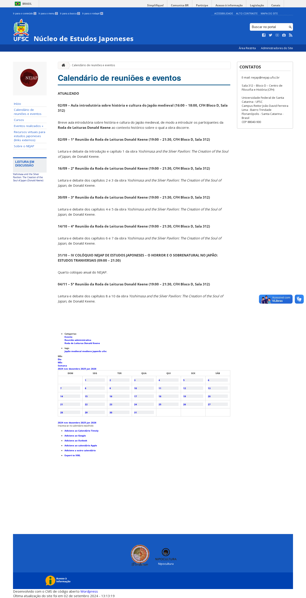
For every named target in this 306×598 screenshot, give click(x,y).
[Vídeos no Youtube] (277, 35)
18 (160, 396)
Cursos (19, 120)
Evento (68, 336)
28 (61, 412)
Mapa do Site (269, 13)
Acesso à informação (229, 5)
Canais (275, 5)
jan (89, 368)
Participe (202, 5)
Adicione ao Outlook (76, 440)
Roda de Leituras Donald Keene (82, 343)
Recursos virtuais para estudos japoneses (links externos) (29, 136)
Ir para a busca (69, 13)
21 (61, 404)
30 (111, 412)
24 (135, 404)
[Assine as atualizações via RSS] (291, 35)
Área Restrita (247, 48)
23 (111, 404)
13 (209, 388)
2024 (61, 368)
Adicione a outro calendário (80, 450)
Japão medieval (73, 351)
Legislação (257, 5)
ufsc (104, 351)
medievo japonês (92, 351)
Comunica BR (180, 5)
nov (66, 368)
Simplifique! (155, 5)
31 (135, 412)
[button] (75, 425)
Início (17, 104)
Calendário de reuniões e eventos (27, 112)
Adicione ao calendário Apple (81, 445)
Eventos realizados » (28, 126)
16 (111, 396)
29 (86, 412)
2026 (93, 368)
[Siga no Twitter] (270, 35)
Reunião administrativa (78, 340)
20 (209, 396)
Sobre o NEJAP (24, 146)
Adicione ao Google (75, 435)
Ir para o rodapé (92, 13)
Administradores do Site (277, 48)
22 (86, 404)
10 (135, 388)
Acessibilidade (223, 13)
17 (135, 396)
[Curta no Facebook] (264, 35)
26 (184, 404)
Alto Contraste (247, 13)
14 (61, 396)
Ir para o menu (48, 13)
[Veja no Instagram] (284, 35)
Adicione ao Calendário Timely (82, 430)
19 (184, 396)
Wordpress (89, 591)
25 (160, 404)
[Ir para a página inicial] (62, 65)
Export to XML (72, 455)
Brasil (27, 4)
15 (86, 396)
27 (209, 404)
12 (184, 388)
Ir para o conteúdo (24, 13)
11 (160, 388)
